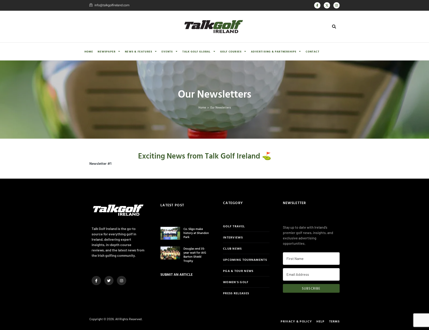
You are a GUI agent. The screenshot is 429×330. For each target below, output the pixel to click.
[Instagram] (336, 5)
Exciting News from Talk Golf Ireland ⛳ (204, 155)
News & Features (138, 51)
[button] (334, 26)
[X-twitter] (327, 5)
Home (88, 51)
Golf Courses (231, 51)
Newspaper (107, 51)
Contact (312, 51)
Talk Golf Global (196, 51)
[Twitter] (109, 280)
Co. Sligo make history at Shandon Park (196, 232)
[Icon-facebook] (317, 5)
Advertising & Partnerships (273, 51)
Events (167, 51)
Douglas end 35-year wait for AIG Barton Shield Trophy (194, 254)
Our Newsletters (220, 107)
